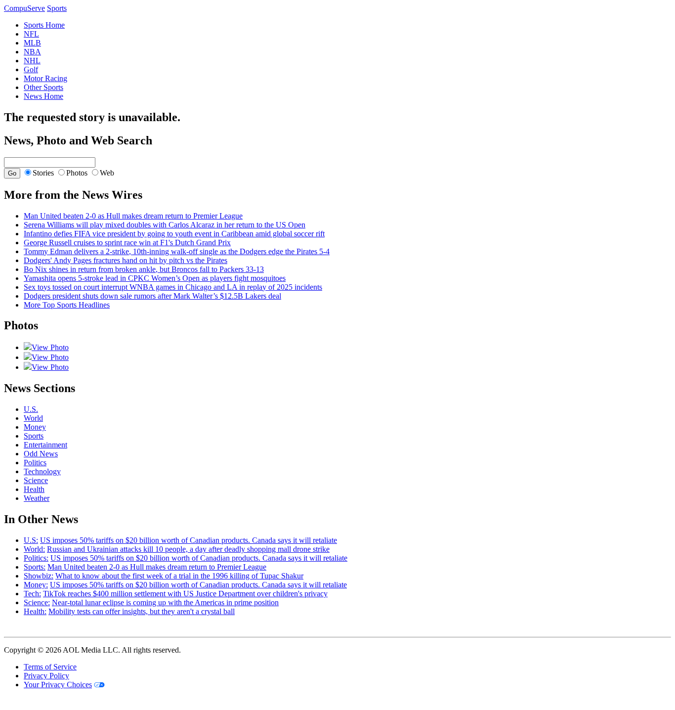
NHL (32, 60)
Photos (76, 173)
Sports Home (44, 25)
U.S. (31, 409)
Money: (36, 584)
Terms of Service (50, 667)
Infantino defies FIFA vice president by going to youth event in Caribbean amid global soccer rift (174, 233)
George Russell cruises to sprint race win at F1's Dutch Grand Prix (127, 242)
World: (34, 549)
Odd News (41, 453)
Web (107, 173)
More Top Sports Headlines (67, 305)
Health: (35, 611)
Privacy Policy (46, 675)
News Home (43, 96)
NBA (32, 51)
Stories (43, 173)
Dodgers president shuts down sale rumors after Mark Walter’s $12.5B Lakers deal (152, 296)
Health (34, 489)
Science (36, 480)
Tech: (32, 593)
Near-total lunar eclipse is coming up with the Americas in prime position (165, 602)
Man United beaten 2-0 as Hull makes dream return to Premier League (133, 216)
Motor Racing (45, 78)
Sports (33, 436)
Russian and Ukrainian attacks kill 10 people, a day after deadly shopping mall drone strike (188, 549)
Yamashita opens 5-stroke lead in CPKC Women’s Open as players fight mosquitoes (155, 278)
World (33, 418)
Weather (36, 498)
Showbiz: (38, 576)
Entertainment (45, 445)
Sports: (34, 567)
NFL (31, 34)
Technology (42, 471)
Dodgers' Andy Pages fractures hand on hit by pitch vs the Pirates (125, 260)
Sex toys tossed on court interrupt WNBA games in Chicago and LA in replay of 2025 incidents (173, 287)
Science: (37, 602)
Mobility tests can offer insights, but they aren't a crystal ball (141, 611)
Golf (31, 69)
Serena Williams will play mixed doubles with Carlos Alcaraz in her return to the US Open (164, 225)
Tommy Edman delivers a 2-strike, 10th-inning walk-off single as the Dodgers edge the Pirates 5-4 (177, 251)
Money (35, 427)
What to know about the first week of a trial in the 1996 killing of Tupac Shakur (179, 576)
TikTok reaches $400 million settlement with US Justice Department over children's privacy (185, 593)
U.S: (31, 540)
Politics (35, 462)
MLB (32, 43)
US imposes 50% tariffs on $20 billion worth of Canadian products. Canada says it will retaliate (188, 540)
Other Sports (43, 87)
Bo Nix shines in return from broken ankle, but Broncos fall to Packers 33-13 (144, 269)
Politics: (36, 558)
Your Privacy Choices (58, 684)
